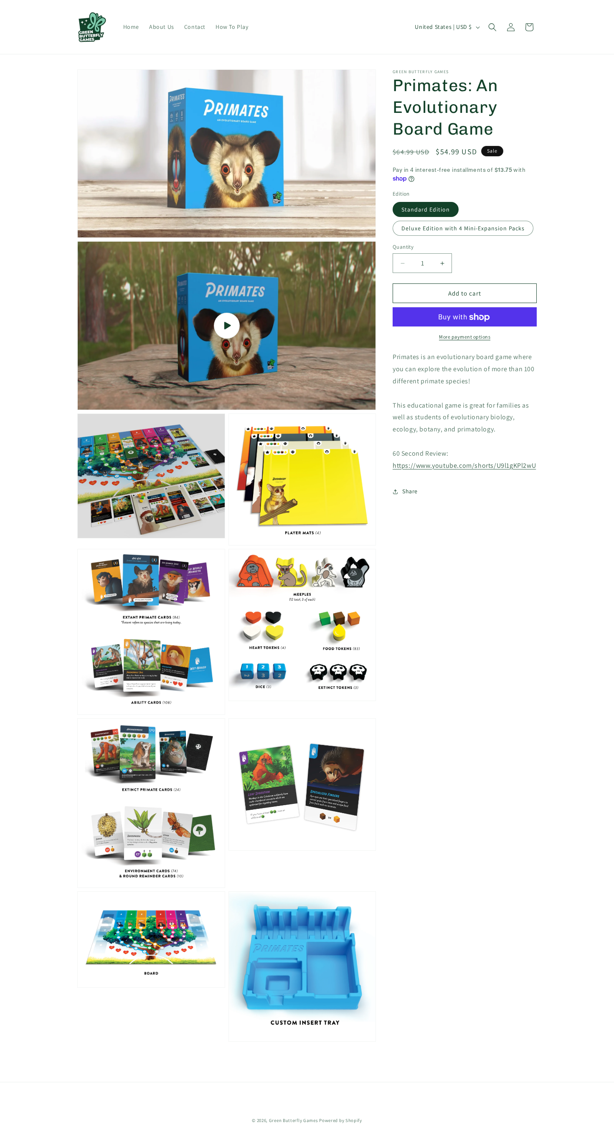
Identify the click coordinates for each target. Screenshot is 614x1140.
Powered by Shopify (340, 1120)
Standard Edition (425, 209)
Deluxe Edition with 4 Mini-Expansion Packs (463, 228)
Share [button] (410, 491)
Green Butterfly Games (293, 1120)
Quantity (403, 246)
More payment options (464, 337)
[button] (492, 27)
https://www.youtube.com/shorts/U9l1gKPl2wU (464, 465)
